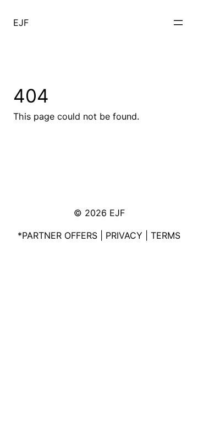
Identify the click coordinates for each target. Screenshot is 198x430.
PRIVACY (124, 235)
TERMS (165, 235)
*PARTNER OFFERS (57, 235)
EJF (21, 22)
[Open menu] (178, 22)
